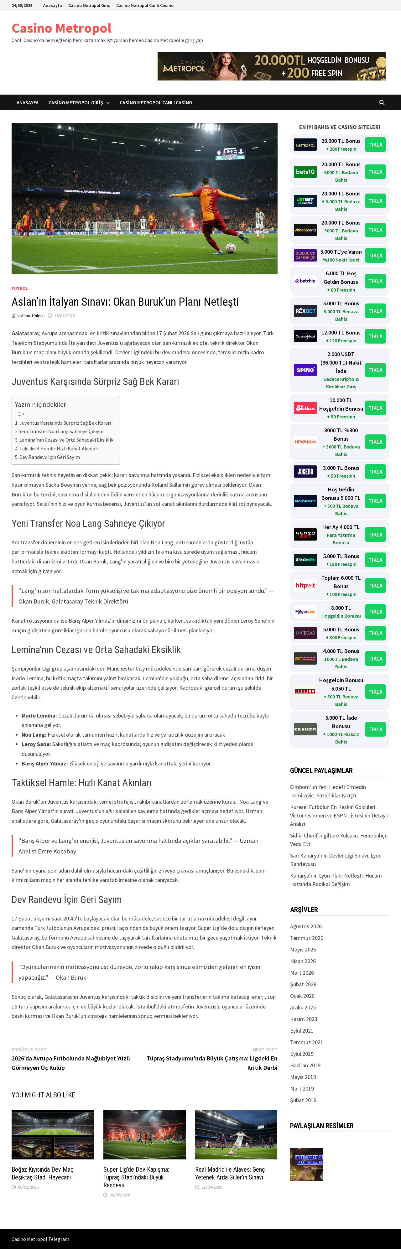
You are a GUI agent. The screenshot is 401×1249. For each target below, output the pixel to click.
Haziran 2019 (305, 1065)
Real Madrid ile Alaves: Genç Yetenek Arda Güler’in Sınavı (230, 1173)
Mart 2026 (302, 972)
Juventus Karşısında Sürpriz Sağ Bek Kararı (65, 423)
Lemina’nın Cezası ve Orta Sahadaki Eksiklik (66, 440)
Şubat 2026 (303, 984)
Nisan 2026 (303, 961)
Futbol (20, 288)
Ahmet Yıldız (32, 316)
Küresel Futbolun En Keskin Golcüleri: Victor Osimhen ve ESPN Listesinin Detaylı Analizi (339, 815)
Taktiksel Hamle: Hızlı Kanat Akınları (58, 448)
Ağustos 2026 (306, 926)
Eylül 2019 (302, 1053)
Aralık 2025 (303, 1007)
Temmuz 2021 (306, 1042)
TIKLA (375, 144)
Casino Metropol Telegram (40, 1239)
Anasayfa (52, 5)
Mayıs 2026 (303, 949)
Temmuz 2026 (306, 937)
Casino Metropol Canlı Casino (145, 5)
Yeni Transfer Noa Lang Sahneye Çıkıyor (61, 431)
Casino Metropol (62, 27)
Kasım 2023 (303, 1019)
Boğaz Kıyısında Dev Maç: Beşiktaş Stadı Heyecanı (43, 1173)
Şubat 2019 (303, 1100)
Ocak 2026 (302, 995)
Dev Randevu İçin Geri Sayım (49, 457)
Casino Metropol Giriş (89, 5)
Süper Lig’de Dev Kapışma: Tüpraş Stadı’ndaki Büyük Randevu (136, 1177)
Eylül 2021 (302, 1030)
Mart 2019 (302, 1088)
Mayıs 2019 (303, 1077)
